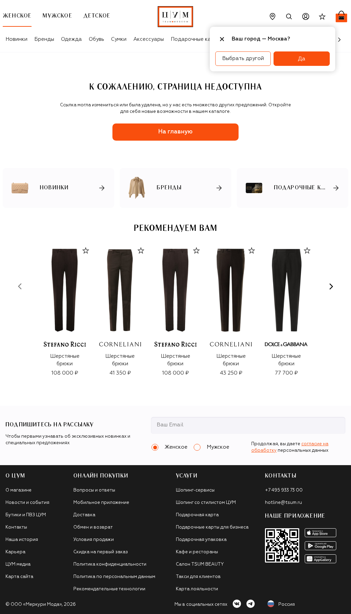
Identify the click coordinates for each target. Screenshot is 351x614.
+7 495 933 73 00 (284, 490)
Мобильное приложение (101, 502)
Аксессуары (148, 39)
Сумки (118, 39)
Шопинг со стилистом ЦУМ (206, 502)
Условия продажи (93, 540)
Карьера (15, 552)
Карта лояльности (197, 589)
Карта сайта (19, 577)
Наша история (21, 540)
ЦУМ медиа (18, 564)
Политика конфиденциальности (109, 564)
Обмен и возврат (93, 527)
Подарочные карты (195, 39)
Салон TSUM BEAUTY (200, 564)
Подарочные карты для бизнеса (212, 527)
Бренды (44, 39)
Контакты (16, 527)
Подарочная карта (197, 515)
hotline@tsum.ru (283, 502)
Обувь (96, 39)
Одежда (71, 39)
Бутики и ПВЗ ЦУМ (25, 515)
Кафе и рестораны (197, 552)
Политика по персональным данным (114, 577)
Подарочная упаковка (201, 540)
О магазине (18, 490)
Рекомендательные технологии (109, 589)
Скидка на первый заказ (100, 552)
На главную (175, 132)
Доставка (84, 515)
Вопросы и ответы (94, 490)
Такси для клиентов (198, 577)
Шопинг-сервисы (195, 490)
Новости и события (27, 502)
